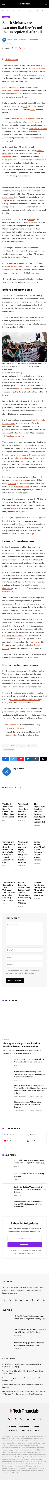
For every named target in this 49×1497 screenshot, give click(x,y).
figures (21, 524)
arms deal (12, 483)
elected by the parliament (13, 635)
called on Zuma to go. (25, 533)
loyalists (14, 508)
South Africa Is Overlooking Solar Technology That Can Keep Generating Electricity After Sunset (8, 891)
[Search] (45, 3)
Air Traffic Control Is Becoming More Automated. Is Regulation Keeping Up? (29, 1161)
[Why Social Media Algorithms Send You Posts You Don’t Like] (24, 796)
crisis (25, 106)
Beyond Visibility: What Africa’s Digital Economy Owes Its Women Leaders (39, 851)
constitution (18, 302)
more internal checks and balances (25, 699)
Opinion (6, 17)
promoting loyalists (19, 458)
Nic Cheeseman (11, 59)
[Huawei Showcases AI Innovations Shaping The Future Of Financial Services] (7, 1105)
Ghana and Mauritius (13, 266)
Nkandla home (21, 480)
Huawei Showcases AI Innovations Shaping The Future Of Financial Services (28, 1104)
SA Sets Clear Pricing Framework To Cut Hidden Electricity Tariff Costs (29, 1060)
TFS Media (31, 1436)
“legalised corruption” (15, 436)
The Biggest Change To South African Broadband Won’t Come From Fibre (21, 1045)
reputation (6, 156)
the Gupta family (22, 486)
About (37, 1430)
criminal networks (22, 388)
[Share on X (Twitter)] (16, 48)
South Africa (32, 746)
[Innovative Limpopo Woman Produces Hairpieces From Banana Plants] (7, 1346)
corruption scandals (10, 90)
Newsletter (24, 1427)
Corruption (21, 746)
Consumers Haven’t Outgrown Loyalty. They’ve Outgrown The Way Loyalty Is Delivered (23, 852)
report (31, 219)
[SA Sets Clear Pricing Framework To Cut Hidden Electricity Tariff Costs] (7, 1062)
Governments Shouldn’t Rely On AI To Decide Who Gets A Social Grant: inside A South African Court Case (8, 852)
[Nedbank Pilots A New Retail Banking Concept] (7, 1177)
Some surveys (8, 197)
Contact (35, 1427)
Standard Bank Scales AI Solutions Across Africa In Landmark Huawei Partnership (28, 1204)
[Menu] (3, 3)
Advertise (13, 1430)
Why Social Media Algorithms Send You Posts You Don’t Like (23, 810)
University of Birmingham (16, 728)
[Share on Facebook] (12, 48)
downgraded (21, 511)
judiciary (17, 693)
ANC (12, 746)
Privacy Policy (21, 1253)
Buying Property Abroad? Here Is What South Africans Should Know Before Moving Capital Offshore (24, 892)
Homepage (11, 1427)
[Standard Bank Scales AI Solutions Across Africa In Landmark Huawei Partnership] (7, 1205)
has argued (34, 376)
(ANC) (32, 109)
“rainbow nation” (38, 68)
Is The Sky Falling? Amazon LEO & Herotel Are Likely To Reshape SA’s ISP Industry (30, 1189)
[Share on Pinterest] (19, 48)
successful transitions (38, 128)
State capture (9, 749)
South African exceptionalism (26, 118)
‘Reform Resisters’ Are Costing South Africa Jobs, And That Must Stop (40, 888)
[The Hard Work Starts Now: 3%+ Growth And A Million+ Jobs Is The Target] (8, 796)
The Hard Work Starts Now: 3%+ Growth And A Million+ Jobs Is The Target (8, 810)
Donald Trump (33, 642)
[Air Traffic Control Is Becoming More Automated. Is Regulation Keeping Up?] (7, 1163)
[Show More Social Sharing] (24, 48)
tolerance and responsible (33, 138)
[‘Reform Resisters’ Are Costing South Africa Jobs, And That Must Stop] (40, 874)
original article (32, 735)
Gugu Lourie (13, 40)
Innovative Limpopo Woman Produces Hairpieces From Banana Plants (29, 1344)
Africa (6, 746)
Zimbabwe (7, 163)
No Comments (34, 40)
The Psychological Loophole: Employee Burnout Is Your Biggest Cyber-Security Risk (40, 813)
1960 (35, 392)
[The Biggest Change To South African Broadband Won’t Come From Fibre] (24, 1020)
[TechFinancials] (24, 4)
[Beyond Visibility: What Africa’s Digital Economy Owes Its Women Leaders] (40, 834)
